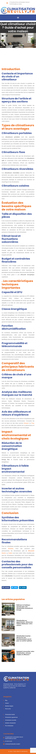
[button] (18, 17)
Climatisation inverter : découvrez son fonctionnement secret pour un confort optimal (24, 638)
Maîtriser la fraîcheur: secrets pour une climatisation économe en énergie (24, 607)
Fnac (32, 423)
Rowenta (10, 548)
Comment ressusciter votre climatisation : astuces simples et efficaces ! (25, 653)
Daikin (10, 553)
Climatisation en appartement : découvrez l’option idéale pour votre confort (24, 623)
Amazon (26, 423)
